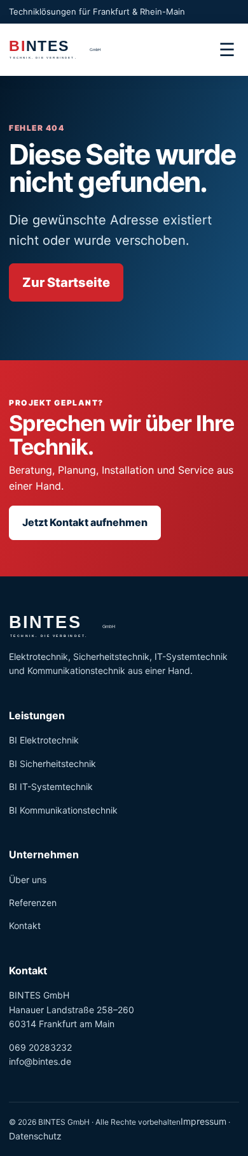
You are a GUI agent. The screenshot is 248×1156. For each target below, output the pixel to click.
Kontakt (25, 925)
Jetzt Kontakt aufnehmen (85, 522)
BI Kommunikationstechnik (63, 810)
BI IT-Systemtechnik (51, 786)
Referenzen (33, 902)
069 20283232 (40, 1047)
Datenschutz (35, 1135)
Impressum (203, 1121)
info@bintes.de (40, 1061)
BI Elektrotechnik (44, 740)
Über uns (27, 879)
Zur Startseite (66, 282)
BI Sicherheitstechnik (52, 763)
